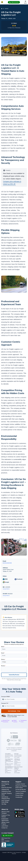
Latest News (4, 826)
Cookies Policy (20, 793)
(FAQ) (3, 795)
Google (7, 582)
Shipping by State (6, 791)
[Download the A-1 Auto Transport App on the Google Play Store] (21, 812)
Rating (3, 659)
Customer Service (20, 784)
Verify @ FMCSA (6, 589)
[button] (14, 2)
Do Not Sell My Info (21, 789)
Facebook (19, 579)
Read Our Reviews (6, 787)
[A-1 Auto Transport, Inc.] (2, 2)
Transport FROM (5, 696)
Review (3, 665)
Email (3, 653)
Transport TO (5, 703)
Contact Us (4, 827)
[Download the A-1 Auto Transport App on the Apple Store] (21, 815)
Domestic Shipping (6, 793)
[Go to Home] (1, 8)
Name (3, 646)
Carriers (6, 8)
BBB (6, 579)
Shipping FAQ (5, 789)
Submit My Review (14, 674)
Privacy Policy (19, 795)
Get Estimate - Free (14, 711)
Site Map (3, 804)
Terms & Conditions (21, 791)
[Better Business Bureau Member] (8, 844)
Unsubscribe (19, 797)
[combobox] (14, 699)
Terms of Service (15, 679)
